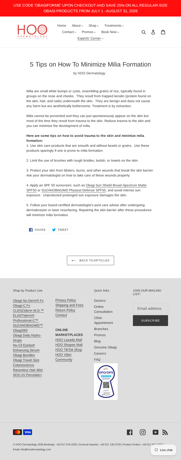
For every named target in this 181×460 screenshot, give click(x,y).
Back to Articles (94, 260)
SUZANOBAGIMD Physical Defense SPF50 (73, 190)
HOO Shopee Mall (68, 345)
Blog (97, 341)
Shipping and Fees (69, 305)
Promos (100, 335)
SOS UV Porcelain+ (27, 375)
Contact (61, 315)
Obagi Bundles (24, 355)
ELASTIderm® (23, 315)
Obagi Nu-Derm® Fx (28, 300)
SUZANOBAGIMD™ (28, 325)
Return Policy (65, 310)
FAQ (97, 359)
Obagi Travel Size (26, 360)
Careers (100, 353)
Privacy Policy (65, 300)
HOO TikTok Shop (68, 349)
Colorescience (23, 365)
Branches (101, 329)
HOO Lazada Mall (68, 340)
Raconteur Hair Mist (28, 370)
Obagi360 (20, 330)
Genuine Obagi (105, 347)
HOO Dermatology (26, 444)
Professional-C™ (26, 320)
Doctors (100, 300)
